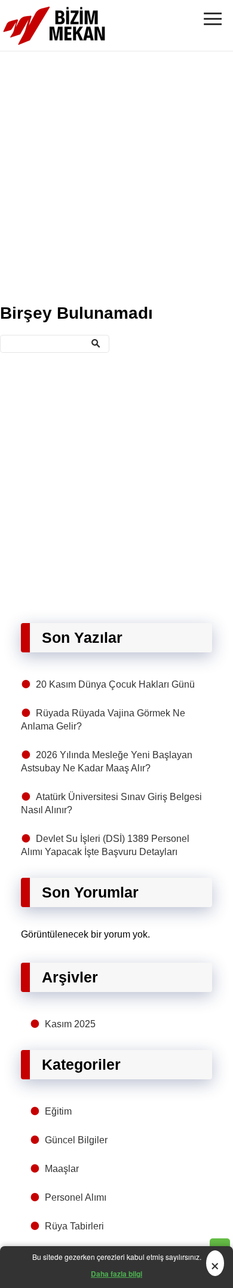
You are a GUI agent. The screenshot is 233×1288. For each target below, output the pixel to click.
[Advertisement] (116, 175)
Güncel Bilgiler (76, 1140)
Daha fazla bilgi (116, 1273)
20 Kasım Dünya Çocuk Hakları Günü (115, 684)
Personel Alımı (75, 1197)
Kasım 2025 (70, 1024)
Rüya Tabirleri (74, 1226)
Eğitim (58, 1111)
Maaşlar (62, 1169)
